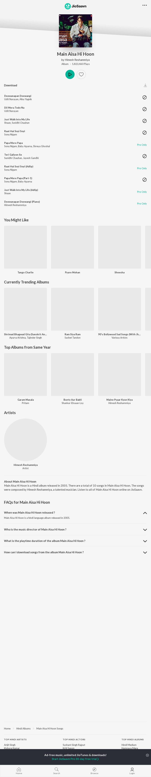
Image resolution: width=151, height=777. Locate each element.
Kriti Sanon (68, 748)
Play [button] (70, 74)
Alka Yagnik (26, 99)
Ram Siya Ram (72, 334)
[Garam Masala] (25, 374)
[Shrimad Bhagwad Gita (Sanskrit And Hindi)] (25, 309)
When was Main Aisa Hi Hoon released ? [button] (29, 512)
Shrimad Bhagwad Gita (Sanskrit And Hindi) (25, 334)
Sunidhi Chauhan (20, 122)
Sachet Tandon (72, 337)
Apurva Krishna (17, 337)
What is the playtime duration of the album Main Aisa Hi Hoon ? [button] (44, 540)
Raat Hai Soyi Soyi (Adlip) (18, 166)
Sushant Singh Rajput (74, 744)
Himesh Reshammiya (77, 59)
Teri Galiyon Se (13, 154)
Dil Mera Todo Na (14, 107)
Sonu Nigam (10, 134)
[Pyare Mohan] (72, 247)
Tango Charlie (25, 272)
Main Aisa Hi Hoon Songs (49, 728)
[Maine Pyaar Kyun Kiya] (119, 374)
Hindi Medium (129, 744)
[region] (75, 728)
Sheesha (119, 272)
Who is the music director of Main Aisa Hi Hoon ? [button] (35, 529)
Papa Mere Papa (13, 142)
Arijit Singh (9, 744)
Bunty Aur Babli (73, 399)
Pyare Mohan (72, 272)
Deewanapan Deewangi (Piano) (22, 201)
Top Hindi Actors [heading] (74, 739)
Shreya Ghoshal (41, 146)
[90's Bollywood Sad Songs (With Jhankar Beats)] (119, 309)
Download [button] (10, 85)
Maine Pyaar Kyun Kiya (119, 399)
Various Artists (119, 337)
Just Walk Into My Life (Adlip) (21, 189)
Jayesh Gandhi (31, 158)
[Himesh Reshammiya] (25, 439)
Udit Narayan (11, 99)
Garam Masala (25, 399)
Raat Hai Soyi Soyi (14, 131)
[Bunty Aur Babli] (72, 374)
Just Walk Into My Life (17, 119)
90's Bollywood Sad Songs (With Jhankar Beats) (119, 334)
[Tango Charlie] (25, 247)
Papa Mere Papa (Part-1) (18, 178)
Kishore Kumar (12, 748)
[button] (81, 74)
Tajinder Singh (34, 337)
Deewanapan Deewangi (17, 95)
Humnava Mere (130, 748)
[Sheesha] (119, 247)
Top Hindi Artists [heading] (15, 739)
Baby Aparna (25, 146)
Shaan (7, 122)
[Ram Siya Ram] (72, 309)
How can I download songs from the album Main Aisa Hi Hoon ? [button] (44, 552)
